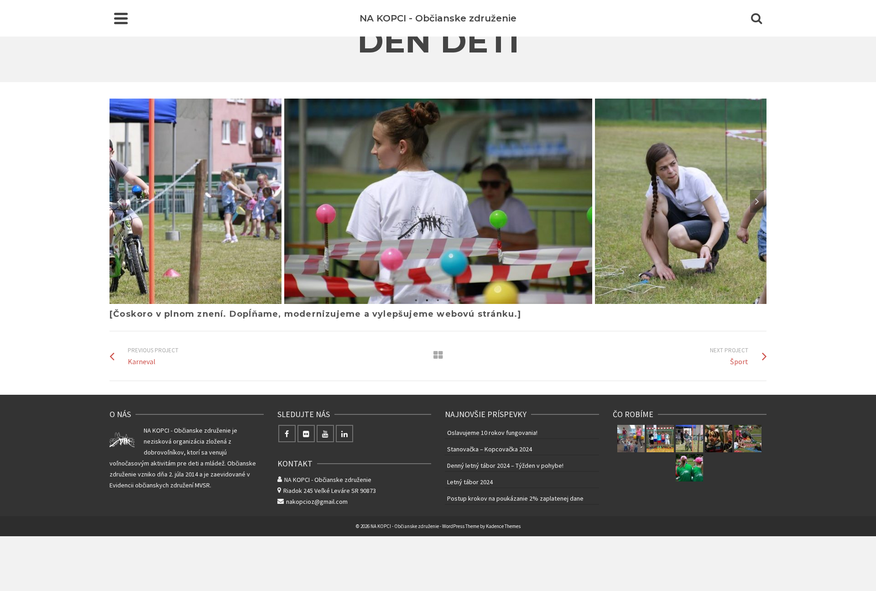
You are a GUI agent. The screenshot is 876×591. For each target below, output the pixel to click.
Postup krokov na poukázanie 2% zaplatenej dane (515, 498)
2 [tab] (427, 299)
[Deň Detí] (689, 438)
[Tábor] (689, 467)
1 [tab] (416, 299)
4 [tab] (449, 299)
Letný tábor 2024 (470, 482)
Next (757, 201)
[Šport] (660, 438)
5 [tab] (459, 299)
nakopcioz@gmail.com (317, 501)
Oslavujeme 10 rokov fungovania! (492, 433)
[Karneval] (718, 438)
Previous (119, 201)
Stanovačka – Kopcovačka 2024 (489, 449)
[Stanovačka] (747, 438)
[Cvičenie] (631, 438)
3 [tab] (438, 299)
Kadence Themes (503, 526)
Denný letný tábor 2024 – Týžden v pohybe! (505, 465)
